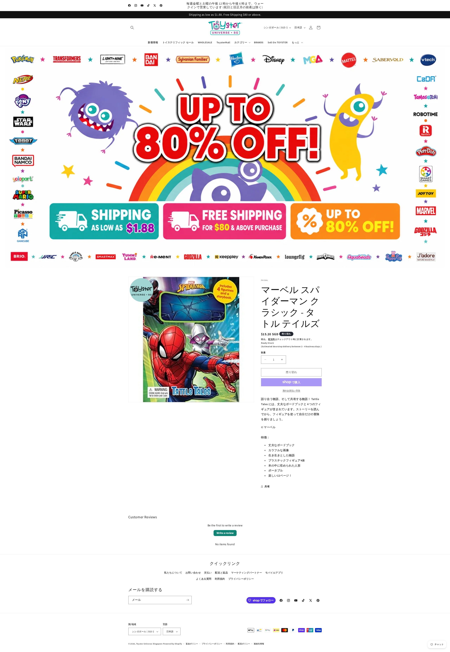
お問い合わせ (193, 572)
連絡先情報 (259, 643)
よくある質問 (203, 578)
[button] (132, 28)
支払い (208, 572)
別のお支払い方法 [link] (291, 390)
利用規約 (220, 578)
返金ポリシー (192, 643)
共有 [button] (267, 486)
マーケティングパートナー (246, 572)
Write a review (225, 533)
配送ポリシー (244, 643)
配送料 (271, 339)
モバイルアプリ (274, 572)
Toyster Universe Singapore (149, 644)
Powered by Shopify (172, 644)
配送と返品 (221, 572)
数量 (263, 352)
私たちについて (173, 572)
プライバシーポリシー (241, 578)
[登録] (187, 600)
